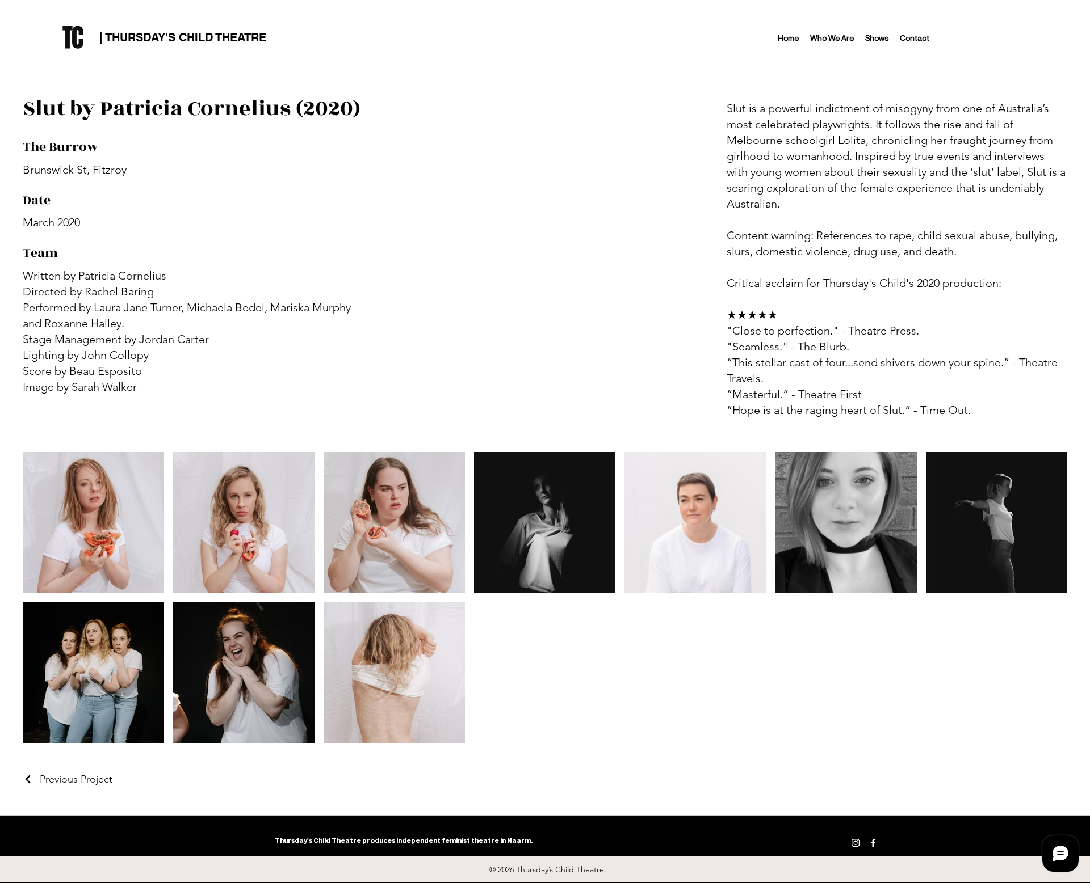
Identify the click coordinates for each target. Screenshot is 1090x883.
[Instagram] (855, 843)
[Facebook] (873, 843)
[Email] (891, 843)
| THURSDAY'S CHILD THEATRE (182, 37)
